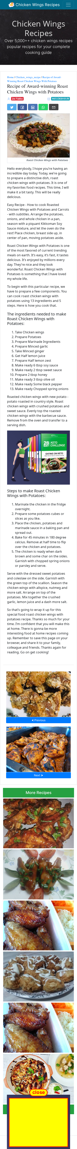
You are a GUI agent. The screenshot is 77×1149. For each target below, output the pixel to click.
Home (10, 77)
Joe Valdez (17, 98)
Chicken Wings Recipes (37, 4)
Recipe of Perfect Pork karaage (38, 693)
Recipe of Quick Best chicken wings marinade (38, 748)
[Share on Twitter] (12, 107)
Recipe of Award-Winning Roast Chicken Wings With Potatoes (34, 79)
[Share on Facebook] (22, 107)
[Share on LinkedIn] (33, 107)
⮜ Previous (38, 720)
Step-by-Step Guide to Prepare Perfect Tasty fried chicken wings (35, 924)
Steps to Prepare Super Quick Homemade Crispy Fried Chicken (37, 975)
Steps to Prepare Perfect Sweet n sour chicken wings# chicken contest (34, 873)
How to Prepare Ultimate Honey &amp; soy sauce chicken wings (37, 822)
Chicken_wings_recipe (28, 77)
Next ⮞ (38, 775)
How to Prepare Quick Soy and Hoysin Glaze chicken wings (34, 1077)
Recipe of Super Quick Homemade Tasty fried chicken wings (36, 1026)
